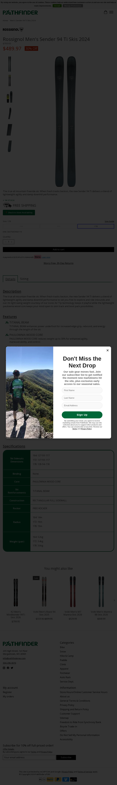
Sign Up (82, 414)
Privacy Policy (86, 429)
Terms (74, 429)
